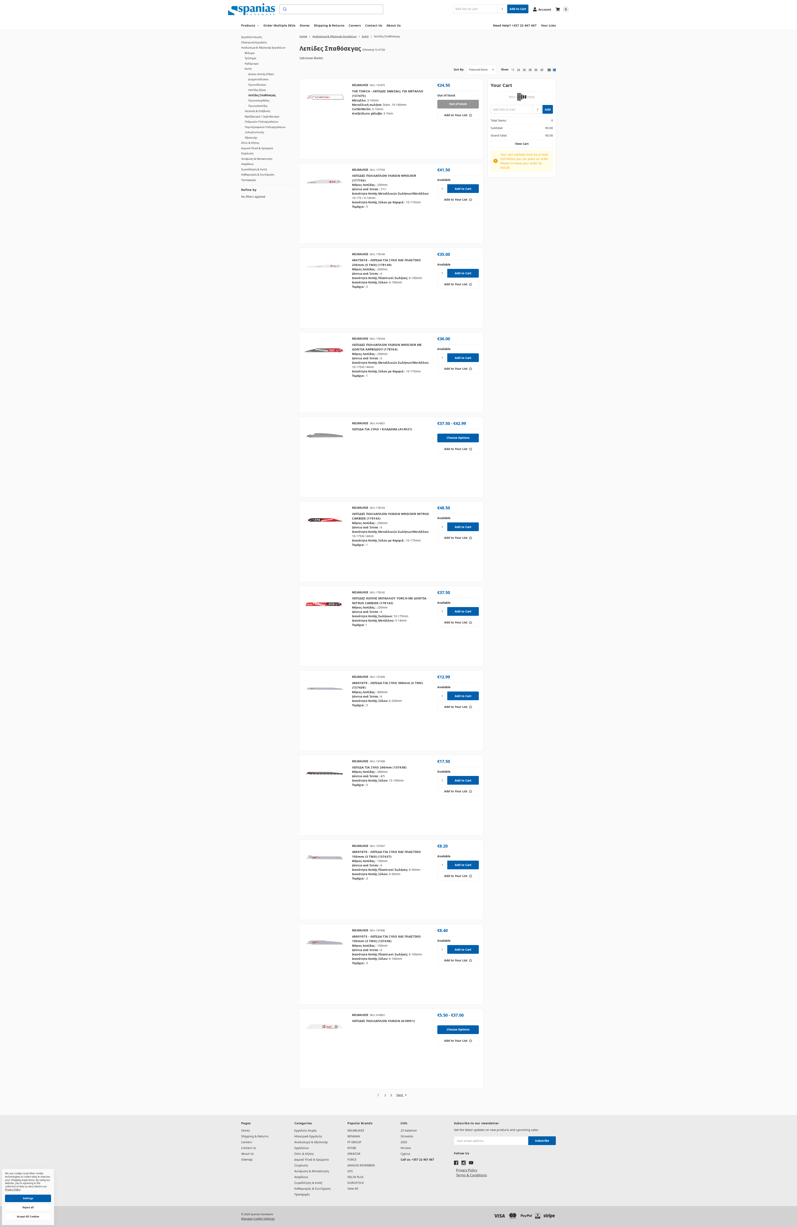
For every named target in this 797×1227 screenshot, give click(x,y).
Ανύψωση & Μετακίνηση (256, 159)
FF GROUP (354, 1142)
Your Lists (548, 25)
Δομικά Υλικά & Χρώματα (257, 148)
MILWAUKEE (355, 1130)
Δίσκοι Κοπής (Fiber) (261, 74)
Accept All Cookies (28, 1216)
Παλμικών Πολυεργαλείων (261, 121)
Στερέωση (247, 153)
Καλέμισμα (251, 63)
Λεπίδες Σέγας (257, 90)
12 (512, 69)
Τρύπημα (250, 58)
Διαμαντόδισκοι (258, 79)
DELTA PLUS (355, 1177)
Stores (304, 25)
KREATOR (353, 1154)
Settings (28, 1198)
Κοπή (248, 69)
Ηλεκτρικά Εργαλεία (254, 42)
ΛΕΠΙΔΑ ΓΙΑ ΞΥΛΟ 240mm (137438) (379, 767)
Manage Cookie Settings (258, 1219)
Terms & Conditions (471, 1175)
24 (518, 69)
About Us (393, 25)
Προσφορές (248, 180)
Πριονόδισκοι (257, 85)
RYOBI (351, 1148)
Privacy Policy (466, 1170)
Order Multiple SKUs (279, 25)
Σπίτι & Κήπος (250, 143)
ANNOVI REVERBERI (361, 1165)
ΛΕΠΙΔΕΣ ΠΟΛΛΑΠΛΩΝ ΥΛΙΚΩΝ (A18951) (383, 1021)
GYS (350, 1171)
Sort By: (459, 69)
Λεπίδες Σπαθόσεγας (262, 95)
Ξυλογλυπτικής (254, 132)
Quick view (324, 119)
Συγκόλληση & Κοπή (254, 169)
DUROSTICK (355, 1183)
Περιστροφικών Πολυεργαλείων (265, 127)
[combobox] (331, 9)
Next (400, 1095)
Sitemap (247, 1159)
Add (548, 109)
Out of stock (458, 104)
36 (524, 69)
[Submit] (284, 9)
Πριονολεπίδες (258, 106)
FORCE (352, 1159)
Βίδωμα (249, 53)
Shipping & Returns (329, 25)
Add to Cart (518, 9)
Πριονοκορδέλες (258, 100)
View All (352, 1188)
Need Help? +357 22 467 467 (515, 25)
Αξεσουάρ (251, 137)
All (541, 69)
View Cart (522, 144)
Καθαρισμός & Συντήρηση (257, 174)
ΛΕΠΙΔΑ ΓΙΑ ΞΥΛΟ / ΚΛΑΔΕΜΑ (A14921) (382, 429)
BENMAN (353, 1136)
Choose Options (458, 438)
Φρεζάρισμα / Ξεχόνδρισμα (262, 116)
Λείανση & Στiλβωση (257, 111)
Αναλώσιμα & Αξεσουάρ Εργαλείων (263, 47)
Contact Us (373, 25)
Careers (355, 25)
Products (248, 25)
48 (530, 69)
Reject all (28, 1207)
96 (535, 69)
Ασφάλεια (247, 164)
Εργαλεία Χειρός (251, 37)
